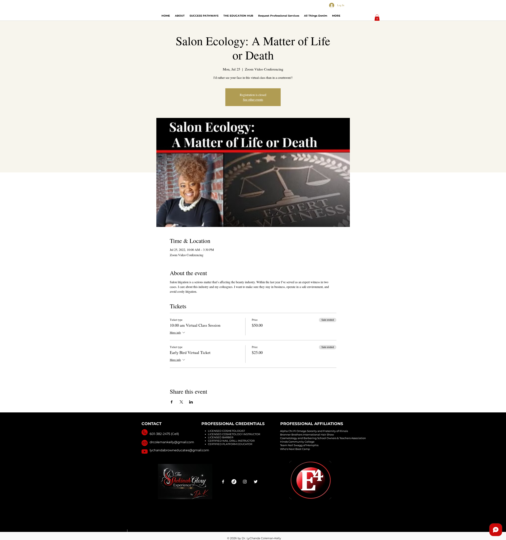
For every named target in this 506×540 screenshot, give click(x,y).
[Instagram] (244, 481)
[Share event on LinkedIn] (191, 402)
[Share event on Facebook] (172, 402)
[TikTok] (233, 481)
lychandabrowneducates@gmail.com (179, 450)
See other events (253, 99)
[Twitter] (255, 481)
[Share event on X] (181, 402)
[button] (377, 17)
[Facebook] (223, 481)
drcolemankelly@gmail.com (172, 442)
